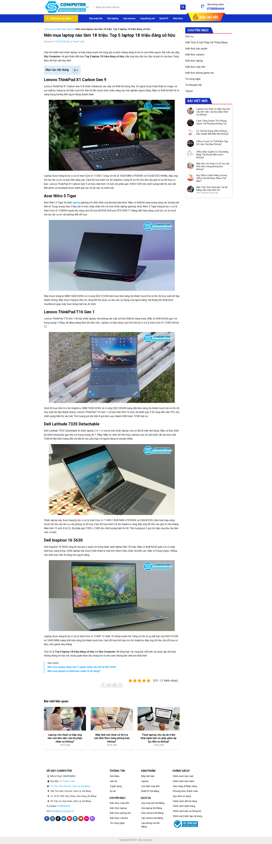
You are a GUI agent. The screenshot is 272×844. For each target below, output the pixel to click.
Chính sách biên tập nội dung (187, 816)
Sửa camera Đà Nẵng (152, 813)
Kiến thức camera (194, 54)
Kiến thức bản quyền (196, 48)
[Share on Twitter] (109, 685)
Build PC (163, 18)
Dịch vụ (189, 36)
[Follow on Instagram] (52, 818)
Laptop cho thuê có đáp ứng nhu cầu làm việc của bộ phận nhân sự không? (213, 112)
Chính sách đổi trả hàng (185, 801)
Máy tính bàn (147, 776)
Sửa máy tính (95, 18)
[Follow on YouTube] (80, 818)
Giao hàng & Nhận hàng (185, 786)
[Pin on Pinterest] (114, 685)
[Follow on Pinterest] (69, 818)
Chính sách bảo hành (183, 781)
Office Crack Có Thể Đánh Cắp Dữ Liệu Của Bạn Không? (212, 143)
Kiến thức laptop (65, 29)
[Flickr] (86, 818)
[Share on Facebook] (103, 685)
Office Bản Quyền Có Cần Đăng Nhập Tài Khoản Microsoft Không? (212, 154)
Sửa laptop (112, 18)
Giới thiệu (114, 776)
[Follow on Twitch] (92, 818)
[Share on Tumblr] (120, 685)
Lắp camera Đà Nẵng (152, 818)
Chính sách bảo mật (183, 776)
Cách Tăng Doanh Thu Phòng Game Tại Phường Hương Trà (211, 122)
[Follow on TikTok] (58, 818)
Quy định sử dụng (182, 796)
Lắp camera (129, 18)
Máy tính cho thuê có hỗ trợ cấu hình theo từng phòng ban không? (212, 166)
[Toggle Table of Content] (73, 70)
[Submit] (183, 7)
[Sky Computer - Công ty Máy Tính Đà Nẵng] (66, 7)
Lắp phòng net (147, 18)
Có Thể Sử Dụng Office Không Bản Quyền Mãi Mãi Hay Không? (212, 132)
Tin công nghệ (192, 78)
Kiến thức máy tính (195, 66)
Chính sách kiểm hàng (184, 806)
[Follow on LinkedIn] (75, 818)
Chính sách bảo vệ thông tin (187, 811)
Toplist (189, 91)
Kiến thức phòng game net (199, 72)
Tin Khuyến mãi (193, 84)
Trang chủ (49, 29)
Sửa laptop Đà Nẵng (151, 808)
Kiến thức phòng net (120, 813)
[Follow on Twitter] (63, 818)
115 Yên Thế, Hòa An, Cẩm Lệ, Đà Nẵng (70, 786)
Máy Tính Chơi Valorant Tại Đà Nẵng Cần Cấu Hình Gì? (212, 188)
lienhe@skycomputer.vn (62, 811)
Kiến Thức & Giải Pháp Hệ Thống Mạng (206, 42)
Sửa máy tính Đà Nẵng (152, 803)
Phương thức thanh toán (185, 791)
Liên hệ (113, 781)
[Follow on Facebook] (46, 818)
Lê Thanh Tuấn (77, 41)
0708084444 (64, 806)
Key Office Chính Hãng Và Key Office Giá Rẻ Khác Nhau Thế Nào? (211, 178)
